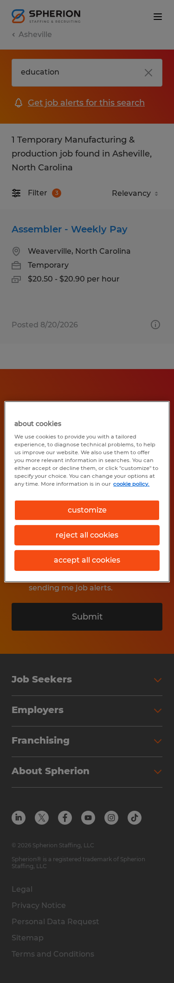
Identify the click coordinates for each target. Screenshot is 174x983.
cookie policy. (131, 484)
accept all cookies (87, 560)
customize (87, 509)
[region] (86, 491)
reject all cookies (87, 535)
